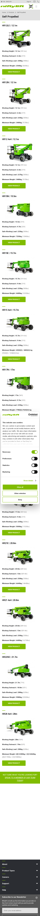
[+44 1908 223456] (38, 1)
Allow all (20, 487)
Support (5, 883)
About (4, 864)
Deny (20, 499)
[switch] (34, 458)
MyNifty (31, 6)
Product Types (8, 871)
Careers (5, 877)
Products (11, 12)
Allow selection (20, 493)
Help (4, 890)
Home (4, 12)
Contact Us (34, 1)
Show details (28, 480)
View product (14, 72)
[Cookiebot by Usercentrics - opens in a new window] (28, 415)
